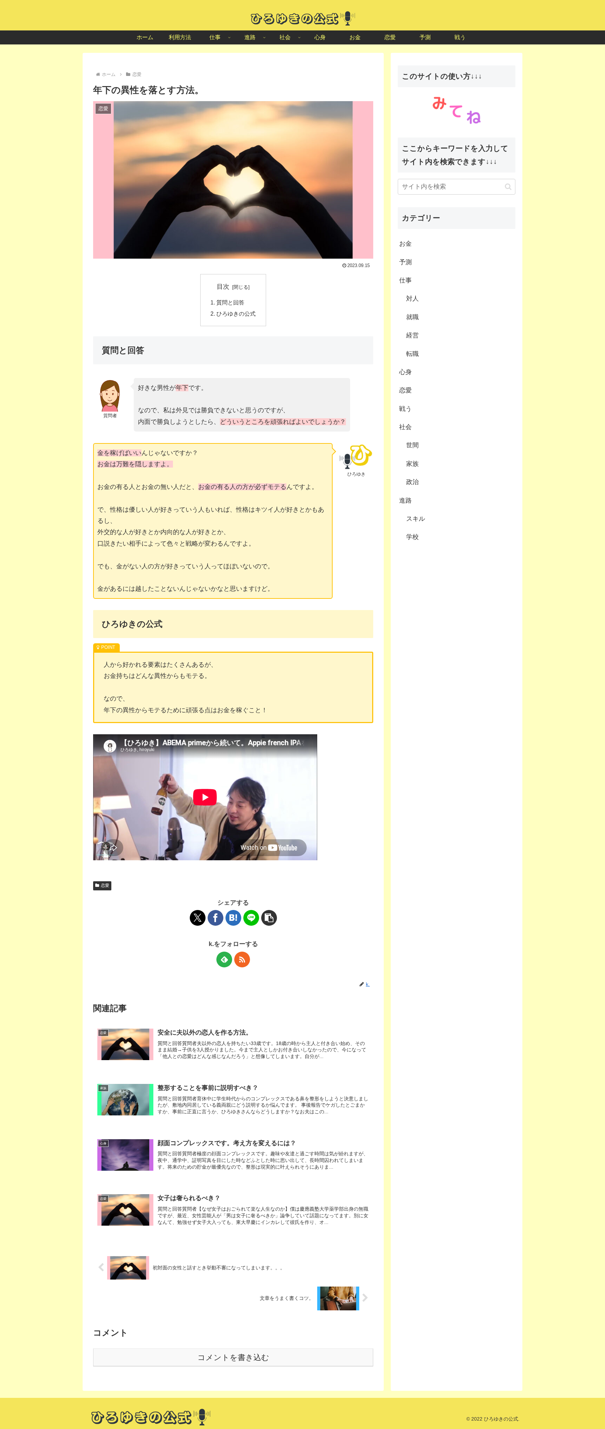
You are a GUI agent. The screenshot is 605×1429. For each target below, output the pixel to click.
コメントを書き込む (233, 1357)
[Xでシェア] (198, 918)
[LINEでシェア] (251, 918)
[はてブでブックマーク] (233, 918)
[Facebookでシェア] (215, 918)
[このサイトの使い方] (456, 110)
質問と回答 (230, 302)
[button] (269, 918)
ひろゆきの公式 (236, 313)
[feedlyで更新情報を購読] (224, 959)
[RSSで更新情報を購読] (242, 959)
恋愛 (105, 885)
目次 (223, 286)
